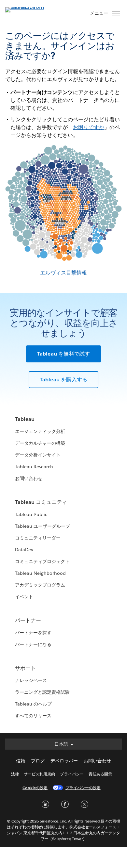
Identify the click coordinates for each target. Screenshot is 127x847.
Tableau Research (34, 467)
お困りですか (88, 127)
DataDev (24, 550)
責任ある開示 (100, 774)
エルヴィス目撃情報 (63, 272)
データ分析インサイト (38, 455)
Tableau (25, 419)
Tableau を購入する (64, 379)
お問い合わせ (28, 478)
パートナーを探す (33, 633)
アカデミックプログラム (40, 585)
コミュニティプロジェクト (42, 561)
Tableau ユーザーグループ (42, 526)
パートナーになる (33, 644)
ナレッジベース (31, 680)
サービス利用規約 (39, 774)
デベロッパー (64, 761)
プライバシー (71, 774)
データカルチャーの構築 (40, 443)
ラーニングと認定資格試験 (42, 692)
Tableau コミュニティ (41, 502)
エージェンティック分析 (40, 431)
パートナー (28, 620)
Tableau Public (31, 514)
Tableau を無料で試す (63, 353)
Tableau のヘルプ (33, 704)
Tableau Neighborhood (40, 573)
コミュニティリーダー (38, 538)
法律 (15, 774)
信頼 (20, 761)
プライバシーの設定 (83, 787)
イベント (24, 597)
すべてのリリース (33, 716)
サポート (25, 668)
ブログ (38, 761)
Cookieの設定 (35, 787)
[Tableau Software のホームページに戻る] (28, 7)
